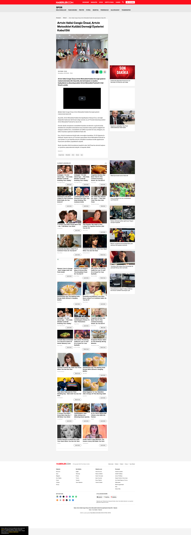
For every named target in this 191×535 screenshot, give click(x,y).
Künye (126, 464)
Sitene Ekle (117, 488)
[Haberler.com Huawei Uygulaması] (114, 497)
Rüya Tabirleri (99, 480)
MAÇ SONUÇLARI (61, 10)
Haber (90, 509)
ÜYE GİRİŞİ (131, 2)
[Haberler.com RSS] (57, 500)
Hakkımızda (110, 464)
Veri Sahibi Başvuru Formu (121, 480)
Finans (77, 475)
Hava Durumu (99, 471)
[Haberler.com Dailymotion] (73, 500)
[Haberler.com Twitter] (63, 496)
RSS (116, 486)
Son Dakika (58, 478)
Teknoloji (78, 473)
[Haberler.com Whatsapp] (73, 496)
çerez (2, 529)
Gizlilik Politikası (118, 473)
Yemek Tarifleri (99, 482)
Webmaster (117, 482)
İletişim (121, 464)
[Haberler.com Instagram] (67, 496)
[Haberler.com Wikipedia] (60, 500)
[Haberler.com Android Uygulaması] (106, 497)
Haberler (58, 469)
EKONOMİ (86, 2)
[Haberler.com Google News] (57, 496)
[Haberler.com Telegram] (70, 500)
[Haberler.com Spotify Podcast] (76, 496)
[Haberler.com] (63, 464)
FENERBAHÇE (105, 10)
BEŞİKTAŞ (95, 10)
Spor (82, 154)
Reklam (116, 464)
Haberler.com (99, 469)
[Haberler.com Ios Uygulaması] (99, 497)
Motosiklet (68, 154)
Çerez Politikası (118, 475)
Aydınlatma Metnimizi (13, 532)
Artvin (73, 154)
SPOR (101, 2)
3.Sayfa (57, 482)
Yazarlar (77, 480)
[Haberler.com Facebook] (60, 496)
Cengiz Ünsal (61, 154)
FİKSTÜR (81, 10)
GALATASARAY (115, 10)
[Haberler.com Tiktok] (67, 500)
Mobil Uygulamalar (119, 484)
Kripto (57, 480)
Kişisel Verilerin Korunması (121, 478)
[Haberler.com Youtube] (63, 500)
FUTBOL (88, 10)
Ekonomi (58, 471)
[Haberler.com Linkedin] (70, 496)
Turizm (77, 478)
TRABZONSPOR (126, 10)
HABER (118, 2)
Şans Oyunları (99, 478)
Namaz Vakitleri (99, 473)
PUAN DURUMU (72, 10)
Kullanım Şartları (119, 471)
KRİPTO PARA (109, 2)
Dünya (57, 484)
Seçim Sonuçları (99, 475)
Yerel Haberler (79, 482)
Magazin (58, 475)
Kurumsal (117, 469)
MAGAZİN (94, 2)
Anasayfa (58, 17)
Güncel (64, 17)
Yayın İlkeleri (132, 464)
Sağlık (77, 471)
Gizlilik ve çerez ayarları (85, 512)
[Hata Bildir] (92, 512)
